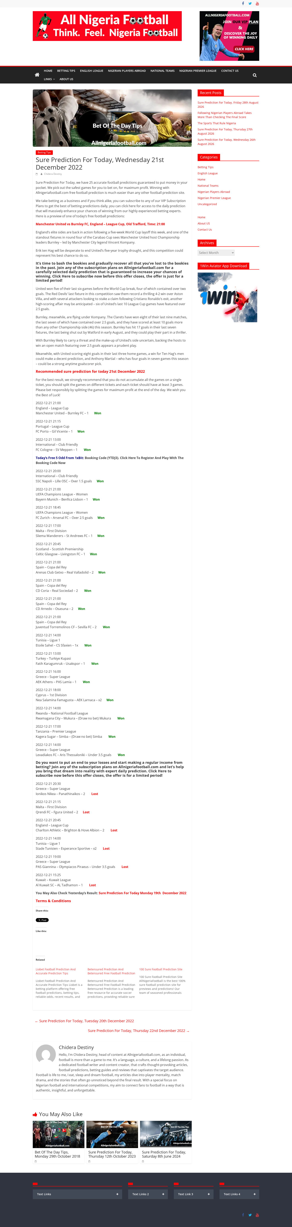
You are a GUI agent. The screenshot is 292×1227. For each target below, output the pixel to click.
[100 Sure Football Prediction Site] (165, 981)
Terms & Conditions (53, 900)
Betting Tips (66, 71)
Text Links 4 (240, 1194)
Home (48, 71)
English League (91, 71)
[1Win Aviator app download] (227, 275)
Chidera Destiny (53, 174)
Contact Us (230, 71)
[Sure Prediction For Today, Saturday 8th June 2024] (166, 1123)
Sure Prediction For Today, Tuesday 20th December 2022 (84, 1020)
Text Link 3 (194, 1194)
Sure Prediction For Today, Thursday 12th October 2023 (112, 1154)
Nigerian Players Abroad (127, 71)
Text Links (78, 1194)
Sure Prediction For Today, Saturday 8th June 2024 (164, 1154)
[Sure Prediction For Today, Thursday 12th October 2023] (112, 1123)
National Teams (163, 71)
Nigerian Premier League (198, 71)
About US (204, 223)
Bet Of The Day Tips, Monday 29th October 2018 (57, 1154)
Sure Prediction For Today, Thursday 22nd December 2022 (139, 1030)
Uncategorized (207, 204)
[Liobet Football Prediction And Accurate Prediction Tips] (62, 983)
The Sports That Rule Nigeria (217, 123)
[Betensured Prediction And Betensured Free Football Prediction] (113, 983)
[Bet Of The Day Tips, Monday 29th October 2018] (58, 1123)
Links (48, 79)
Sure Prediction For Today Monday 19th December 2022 (142, 893)
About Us (66, 79)
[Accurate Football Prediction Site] (37, 75)
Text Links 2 (148, 1194)
